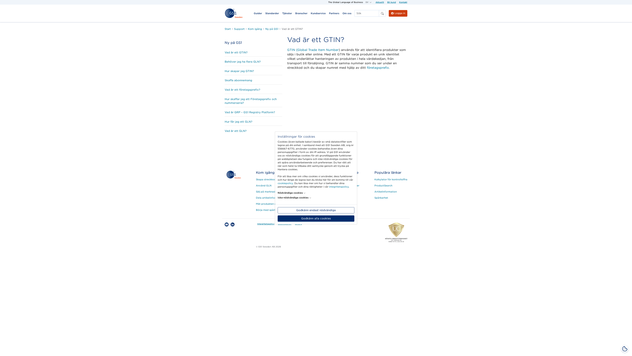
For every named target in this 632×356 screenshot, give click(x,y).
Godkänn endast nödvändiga (316, 210)
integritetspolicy (339, 186)
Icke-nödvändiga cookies (293, 197)
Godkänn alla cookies (316, 218)
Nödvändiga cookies (290, 193)
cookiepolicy (285, 183)
